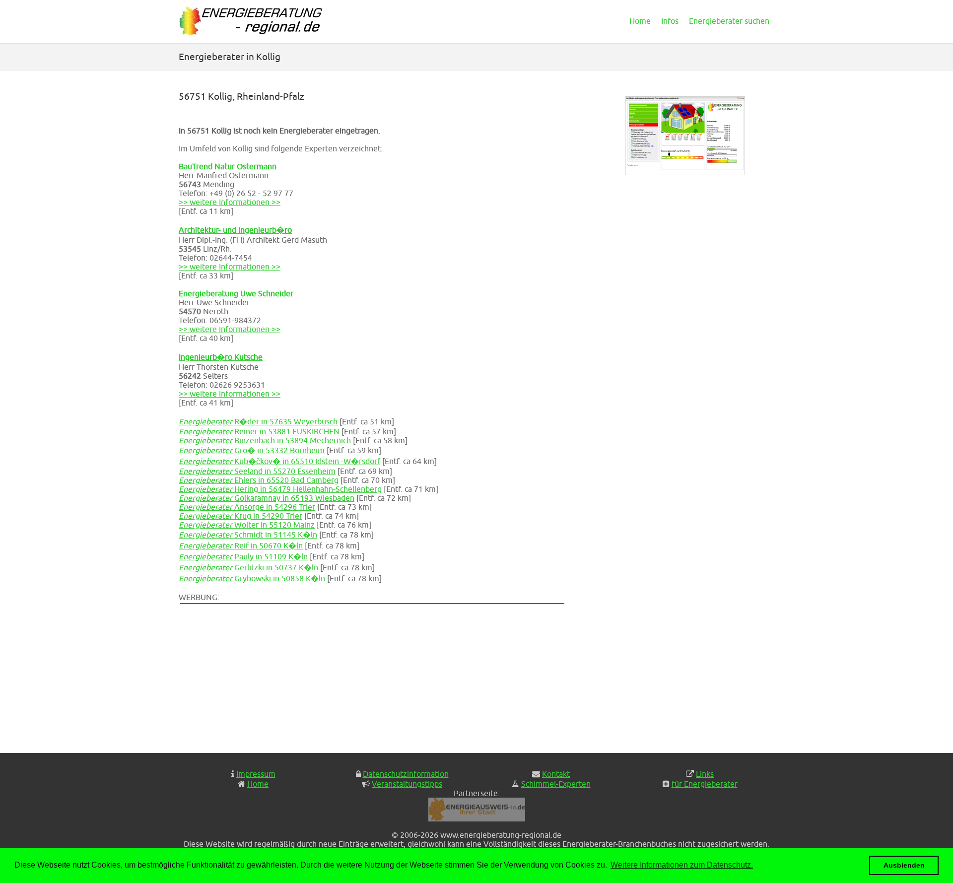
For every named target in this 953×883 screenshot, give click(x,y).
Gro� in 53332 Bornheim (252, 450)
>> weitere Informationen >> (229, 202)
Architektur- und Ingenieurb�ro (235, 229)
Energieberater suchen (729, 20)
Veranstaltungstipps (407, 783)
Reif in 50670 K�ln (241, 545)
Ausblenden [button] (904, 865)
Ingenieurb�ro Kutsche (221, 356)
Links (705, 773)
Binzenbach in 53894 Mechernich (265, 440)
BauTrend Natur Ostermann (227, 166)
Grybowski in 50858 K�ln (252, 578)
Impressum (255, 773)
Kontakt (556, 773)
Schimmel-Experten (556, 783)
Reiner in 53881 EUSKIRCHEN (259, 431)
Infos (670, 20)
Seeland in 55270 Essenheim (257, 471)
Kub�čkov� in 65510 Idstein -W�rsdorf (279, 461)
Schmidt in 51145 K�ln (248, 534)
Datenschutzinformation (406, 773)
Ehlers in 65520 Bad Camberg (259, 479)
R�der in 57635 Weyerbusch (258, 421)
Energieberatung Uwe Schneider (236, 293)
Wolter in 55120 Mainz (247, 524)
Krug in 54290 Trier (240, 515)
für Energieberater (705, 783)
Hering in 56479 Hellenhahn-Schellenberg (280, 488)
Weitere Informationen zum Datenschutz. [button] (682, 865)
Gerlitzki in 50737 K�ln (248, 567)
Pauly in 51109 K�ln (243, 556)
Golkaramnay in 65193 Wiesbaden (266, 497)
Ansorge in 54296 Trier (247, 506)
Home (640, 20)
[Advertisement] (377, 674)
